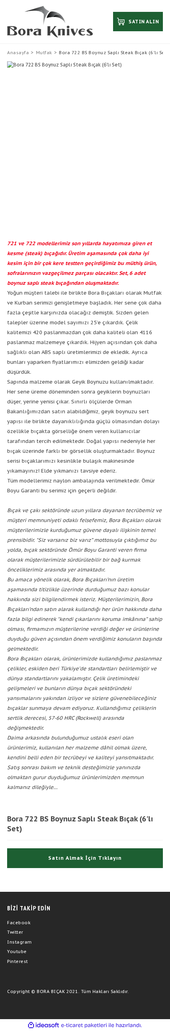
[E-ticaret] (84, 1025)
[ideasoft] (43, 1025)
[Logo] (50, 22)
